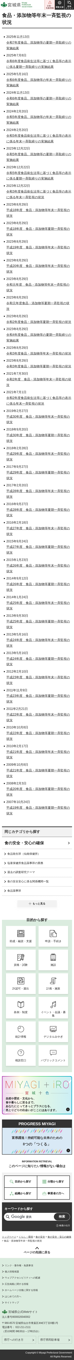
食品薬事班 (14, 890)
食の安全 (40, 1237)
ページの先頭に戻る (37, 1252)
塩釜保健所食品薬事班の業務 (25, 863)
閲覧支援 (59, 5)
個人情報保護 (12, 1271)
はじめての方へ (13, 1296)
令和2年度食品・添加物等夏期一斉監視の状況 (38, 322)
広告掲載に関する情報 (16, 1284)
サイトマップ (12, 1302)
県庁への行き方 (13, 1339)
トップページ (9, 1237)
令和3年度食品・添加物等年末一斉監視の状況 (38, 353)
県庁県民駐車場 (50, 1339)
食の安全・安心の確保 (24, 843)
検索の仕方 (64, 1225)
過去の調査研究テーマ (21, 872)
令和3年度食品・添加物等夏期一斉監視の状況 (38, 366)
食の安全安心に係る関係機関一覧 (28, 881)
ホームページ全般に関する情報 (21, 1290)
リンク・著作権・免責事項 (19, 1265)
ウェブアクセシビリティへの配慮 (22, 1277)
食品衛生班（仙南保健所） (23, 853)
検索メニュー (69, 5)
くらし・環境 (26, 1237)
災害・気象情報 (50, 5)
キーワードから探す (19, 1208)
